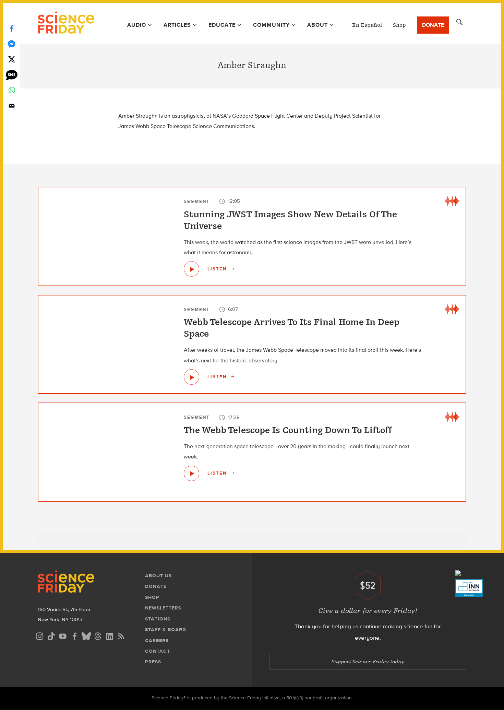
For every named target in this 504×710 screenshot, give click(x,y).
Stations (157, 619)
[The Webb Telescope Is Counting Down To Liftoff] (191, 473)
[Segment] (452, 201)
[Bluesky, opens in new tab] (86, 635)
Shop (399, 25)
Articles (177, 25)
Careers (157, 640)
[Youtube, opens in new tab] (63, 635)
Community (271, 25)
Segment (197, 201)
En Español (367, 25)
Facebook (11, 28)
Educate (222, 25)
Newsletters (163, 608)
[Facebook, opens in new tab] (74, 635)
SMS (11, 74)
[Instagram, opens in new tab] (39, 635)
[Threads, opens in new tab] (98, 635)
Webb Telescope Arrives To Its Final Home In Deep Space (291, 328)
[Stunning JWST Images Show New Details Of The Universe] (191, 269)
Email (11, 105)
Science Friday (66, 23)
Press (153, 662)
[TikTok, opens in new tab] (51, 635)
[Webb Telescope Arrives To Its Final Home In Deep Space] (191, 377)
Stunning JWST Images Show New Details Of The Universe (290, 220)
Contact (157, 651)
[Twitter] (11, 59)
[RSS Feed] (121, 635)
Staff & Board (165, 629)
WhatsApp (11, 90)
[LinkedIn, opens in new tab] (109, 635)
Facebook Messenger (11, 43)
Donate (433, 25)
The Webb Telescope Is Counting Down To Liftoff (288, 430)
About (317, 25)
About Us (158, 576)
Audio (136, 25)
